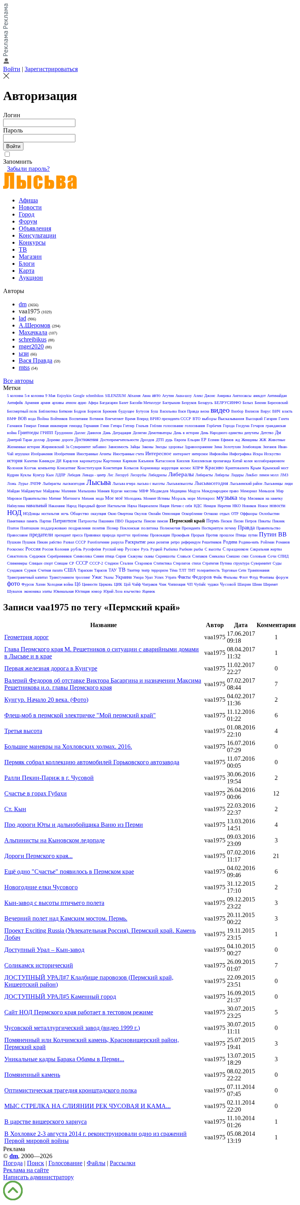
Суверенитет (261, 563)
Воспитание (78, 419)
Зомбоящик (251, 447)
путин (252, 535)
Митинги (71, 498)
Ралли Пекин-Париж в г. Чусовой (49, 777)
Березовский (278, 402)
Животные (276, 440)
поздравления (79, 528)
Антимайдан (277, 395)
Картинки (112, 460)
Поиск (35, 1163)
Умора (138, 577)
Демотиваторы (160, 433)
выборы (209, 418)
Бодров (80, 411)
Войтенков (59, 419)
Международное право (220, 491)
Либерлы (221, 475)
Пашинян (106, 521)
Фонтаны (266, 577)
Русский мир (113, 549)
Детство (267, 433)
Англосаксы (242, 395)
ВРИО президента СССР (170, 419)
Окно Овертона (120, 513)
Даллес (80, 433)
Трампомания (259, 570)
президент (63, 535)
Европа (180, 440)
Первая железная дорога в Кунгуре (50, 668)
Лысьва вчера (123, 483)
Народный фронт (92, 506)
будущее (126, 411)
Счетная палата (50, 570)
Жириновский (52, 447)
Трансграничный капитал (27, 577)
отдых (225, 513)
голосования (195, 426)
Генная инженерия (53, 426)
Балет (123, 402)
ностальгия (50, 513)
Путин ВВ (273, 534)
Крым (255, 467)
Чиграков (149, 584)
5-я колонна (34, 395)
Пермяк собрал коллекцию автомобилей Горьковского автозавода (91, 762)
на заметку (274, 498)
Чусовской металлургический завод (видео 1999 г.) (72, 1027)
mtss (24, 367)
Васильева (168, 411)
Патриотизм (65, 521)
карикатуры (91, 460)
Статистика (162, 563)
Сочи (272, 556)
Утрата (170, 577)
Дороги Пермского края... (38, 856)
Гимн (104, 426)
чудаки (212, 584)
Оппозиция (171, 513)
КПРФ (198, 468)
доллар (39, 440)
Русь (145, 549)
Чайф (136, 584)
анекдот (259, 395)
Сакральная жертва (266, 549)
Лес (110, 475)
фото (13, 583)
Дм (278, 432)
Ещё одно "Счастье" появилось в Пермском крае (69, 871)
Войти (11, 69)
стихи (196, 563)
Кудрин (13, 475)
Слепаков (199, 556)
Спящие (61, 563)
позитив (98, 528)
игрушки (22, 454)
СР (71, 563)
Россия (33, 549)
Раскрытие (135, 542)
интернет (181, 453)
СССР (82, 563)
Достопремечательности (119, 440)
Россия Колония (55, 549)
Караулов (70, 461)
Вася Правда (35, 360)
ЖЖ (262, 440)
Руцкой (156, 549)
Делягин (139, 433)
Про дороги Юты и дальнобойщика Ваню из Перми (73, 824)
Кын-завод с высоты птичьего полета (54, 902)
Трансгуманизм (61, 577)
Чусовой (228, 584)
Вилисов (252, 411)
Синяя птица (103, 556)
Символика (82, 556)
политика (149, 528)
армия (45, 402)
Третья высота (23, 731)
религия (162, 542)
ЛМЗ (284, 475)
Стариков (143, 563)
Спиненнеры (17, 563)
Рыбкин (185, 549)
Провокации (160, 535)
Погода (13, 1163)
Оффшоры (248, 513)
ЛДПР (60, 475)
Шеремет (270, 584)
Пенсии (149, 521)
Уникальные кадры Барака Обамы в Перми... (64, 1059)
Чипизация (177, 584)
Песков (226, 521)
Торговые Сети (233, 570)
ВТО (196, 419)
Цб (77, 584)
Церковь (105, 584)
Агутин (168, 395)
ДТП (160, 440)
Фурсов (27, 584)
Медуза (194, 491)
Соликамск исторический (38, 965)
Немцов (210, 506)
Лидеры (237, 475)
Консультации (37, 235)
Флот (243, 577)
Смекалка (217, 556)
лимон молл (269, 475)
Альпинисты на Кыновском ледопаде (54, 840)
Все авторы (18, 380)
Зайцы (135, 447)
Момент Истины (156, 498)
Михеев (88, 498)
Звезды (161, 447)
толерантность (208, 570)
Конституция (89, 467)
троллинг (82, 577)
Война (43, 418)
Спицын (35, 563)
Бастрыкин (171, 402)
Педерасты (133, 521)
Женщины (249, 440)
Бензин (260, 402)
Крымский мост (275, 468)
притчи (123, 535)
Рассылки (123, 1163)
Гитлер (128, 426)
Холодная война (60, 584)
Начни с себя (181, 506)
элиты (47, 591)
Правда (246, 528)
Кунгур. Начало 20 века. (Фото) (46, 699)
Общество (79, 513)
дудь (169, 440)
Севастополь (17, 556)
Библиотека (48, 411)
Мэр (242, 498)
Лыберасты (52, 483)
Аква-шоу (183, 395)
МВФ (143, 491)
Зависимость (118, 447)
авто (156, 395)
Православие (17, 535)
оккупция (98, 513)
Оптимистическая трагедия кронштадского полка (70, 1090)
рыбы (198, 549)
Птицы (241, 535)
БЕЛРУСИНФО (227, 402)
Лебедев (73, 475)
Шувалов (14, 591)
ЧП (190, 584)
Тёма (173, 570)
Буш (154, 411)
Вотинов (96, 419)
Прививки (92, 535)
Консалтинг (66, 468)
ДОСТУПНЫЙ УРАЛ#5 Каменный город (60, 996)
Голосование (65, 1163)
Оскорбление (192, 513)
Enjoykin (64, 395)
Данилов (94, 433)
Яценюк (148, 591)
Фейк (217, 577)
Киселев (183, 461)
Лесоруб (122, 475)
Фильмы (230, 577)
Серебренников (59, 556)
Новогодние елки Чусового (41, 887)
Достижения (86, 439)
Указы (109, 577)
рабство (55, 542)
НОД (14, 513)
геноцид (75, 426)
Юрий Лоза (113, 591)
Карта (26, 270)
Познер (112, 528)
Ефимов (227, 440)
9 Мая (50, 395)
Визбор (237, 411)
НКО (236, 506)
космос (185, 468)
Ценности (89, 584)
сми (244, 556)
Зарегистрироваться (51, 69)
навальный (36, 505)
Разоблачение (98, 542)
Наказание (56, 506)
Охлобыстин (269, 513)
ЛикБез (251, 475)
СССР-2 (96, 563)
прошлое (227, 535)
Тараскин (85, 570)
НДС (198, 506)
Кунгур (39, 475)
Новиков (249, 506)
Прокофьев (180, 535)
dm (23, 304)
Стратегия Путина (217, 563)
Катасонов (165, 460)
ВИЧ (276, 411)
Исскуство (272, 454)
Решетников (211, 542)
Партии (45, 521)
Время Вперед (136, 419)
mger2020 (31, 346)
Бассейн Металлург (145, 402)
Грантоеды (28, 432)
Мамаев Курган (109, 491)
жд (237, 440)
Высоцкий (254, 419)
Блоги (27, 263)
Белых (248, 402)
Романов (283, 542)
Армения (32, 402)
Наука (132, 506)
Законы (148, 447)
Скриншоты (165, 556)
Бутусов (142, 411)
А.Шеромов (34, 325)
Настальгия (116, 506)
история (15, 460)
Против (212, 535)
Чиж (162, 584)
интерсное (200, 454)
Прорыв (197, 535)
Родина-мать (249, 542)
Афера (93, 402)
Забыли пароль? (28, 168)
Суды (277, 563)
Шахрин (244, 584)
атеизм (71, 402)
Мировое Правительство (27, 498)
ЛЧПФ (35, 483)
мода (100, 498)
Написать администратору (38, 1177)
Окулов (140, 513)
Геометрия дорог (26, 637)
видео (220, 410)
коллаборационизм (269, 461)
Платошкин (29, 528)
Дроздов (147, 440)
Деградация (121, 433)
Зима (218, 447)
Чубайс (200, 584)
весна (204, 411)
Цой (127, 584)
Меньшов (267, 491)
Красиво (214, 467)
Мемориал (248, 491)
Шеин (257, 584)
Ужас (97, 577)
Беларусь (205, 402)
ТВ (23, 249)
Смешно (233, 556)
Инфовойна (218, 454)
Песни (238, 521)
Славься (184, 556)
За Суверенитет (78, 447)
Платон (13, 528)
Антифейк (15, 402)
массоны (131, 491)
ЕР (203, 439)
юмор (96, 591)
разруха (117, 542)
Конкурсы (32, 242)
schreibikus (32, 339)
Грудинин (64, 432)
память (32, 521)
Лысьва (98, 482)
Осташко (211, 513)
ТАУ (113, 570)
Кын (50, 475)
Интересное (158, 453)
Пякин (42, 542)
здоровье (175, 447)
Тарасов (100, 570)
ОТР (235, 513)
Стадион (111, 563)
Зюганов (270, 447)
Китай (237, 461)
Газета (284, 419)
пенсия (162, 521)
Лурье (23, 483)
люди (288, 483)
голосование (173, 426)
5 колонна (15, 395)
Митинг (55, 498)
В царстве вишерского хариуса (45, 1121)
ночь (65, 513)
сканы (149, 556)
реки (151, 542)
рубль (76, 549)
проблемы (140, 535)
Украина (123, 577)
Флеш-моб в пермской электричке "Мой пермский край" (80, 715)
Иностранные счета (128, 454)
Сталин (126, 563)
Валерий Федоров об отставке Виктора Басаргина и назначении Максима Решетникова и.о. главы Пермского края (102, 684)
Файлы (96, 1163)
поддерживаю (54, 528)
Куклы (25, 475)
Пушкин (14, 542)
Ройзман (267, 542)
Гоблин (156, 426)
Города (228, 426)
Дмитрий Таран (19, 440)
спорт (48, 563)
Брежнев (110, 411)
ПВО (119, 521)
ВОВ (22, 418)
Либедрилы (157, 475)
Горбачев (214, 426)
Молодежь (133, 498)
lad (22, 318)
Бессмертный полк (22, 411)
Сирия (121, 556)
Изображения (42, 454)
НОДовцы (31, 513)
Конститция (112, 468)
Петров (251, 521)
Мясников (256, 498)
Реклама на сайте (26, 1170)
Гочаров (257, 426)
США (70, 570)
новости (277, 505)
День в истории (186, 433)
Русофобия (92, 549)
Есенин (213, 440)
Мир (280, 491)
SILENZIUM (115, 395)
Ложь (11, 483)
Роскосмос (15, 549)
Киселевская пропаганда (211, 461)
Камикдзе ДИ (50, 461)
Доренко (53, 440)
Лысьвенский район (246, 483)
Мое (109, 498)
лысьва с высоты (151, 483)
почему (230, 528)
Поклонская (129, 528)
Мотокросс (206, 498)
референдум (190, 542)
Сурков (30, 570)
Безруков (189, 402)
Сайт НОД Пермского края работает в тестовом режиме (78, 1012)
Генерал (30, 426)
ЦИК (118, 584)
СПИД (283, 556)
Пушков (29, 542)
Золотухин (232, 447)
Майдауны (51, 491)
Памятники (16, 521)
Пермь (212, 521)
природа (108, 535)
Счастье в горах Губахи (35, 793)
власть (287, 411)
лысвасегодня (73, 483)
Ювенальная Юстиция (72, 591)
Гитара (116, 426)
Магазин (30, 256)
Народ (71, 506)
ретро (175, 542)
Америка (224, 395)
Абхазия (134, 395)
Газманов (14, 426)
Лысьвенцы (273, 483)
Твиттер (133, 570)
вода (32, 419)
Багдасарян (109, 402)
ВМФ (11, 419)
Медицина (178, 491)
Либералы (181, 474)
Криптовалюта (237, 468)
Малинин (68, 491)
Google (78, 395)
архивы (58, 402)
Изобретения (64, 454)
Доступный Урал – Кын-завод (44, 949)
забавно (99, 446)
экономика (32, 591)
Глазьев (142, 426)
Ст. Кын (15, 809)
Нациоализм (148, 506)
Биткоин (65, 411)
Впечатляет (114, 419)
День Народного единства (221, 433)
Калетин (31, 461)
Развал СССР (74, 542)
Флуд (253, 577)
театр (145, 570)
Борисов (94, 411)
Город (26, 214)
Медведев (159, 490)
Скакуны (135, 556)
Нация (164, 506)
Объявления (35, 228)
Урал (149, 577)
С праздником (235, 549)
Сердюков (37, 556)
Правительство (268, 528)
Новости (30, 207)
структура (241, 563)
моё (119, 498)
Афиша (28, 200)
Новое (263, 506)
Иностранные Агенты (94, 454)
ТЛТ (182, 570)
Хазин (40, 584)
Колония (15, 467)
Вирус (266, 411)
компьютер (46, 468)
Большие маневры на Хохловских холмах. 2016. (68, 746)
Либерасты (204, 475)
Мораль (178, 498)
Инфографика (240, 454)
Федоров (202, 577)
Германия (91, 426)
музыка (227, 497)
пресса (77, 535)
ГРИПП (46, 433)
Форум (28, 221)
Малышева (87, 491)
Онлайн (154, 513)
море (191, 498)
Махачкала (33, 332)
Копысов (131, 468)
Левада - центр (94, 475)
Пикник (278, 521)
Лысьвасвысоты (179, 483)
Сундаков (15, 570)
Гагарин (270, 419)
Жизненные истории (23, 447)
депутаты (251, 433)
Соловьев (258, 556)
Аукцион (31, 277)
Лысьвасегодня (211, 483)
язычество (132, 591)
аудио (82, 402)
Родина (230, 542)
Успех (159, 577)
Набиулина (16, 506)
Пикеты (264, 521)
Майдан (13, 491)
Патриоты (87, 520)
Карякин (130, 461)
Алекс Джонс (204, 395)
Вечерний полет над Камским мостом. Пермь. (65, 918)
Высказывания (231, 418)
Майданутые (31, 491)
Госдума (242, 426)
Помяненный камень (32, 1074)
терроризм (159, 570)
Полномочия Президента (180, 528)
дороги (67, 440)
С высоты (213, 549)
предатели (41, 535)
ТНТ (191, 570)
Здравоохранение (198, 447)
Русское (132, 549)
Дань (107, 433)
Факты (184, 577)
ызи (24, 353)
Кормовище (150, 468)
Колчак (30, 468)
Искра (257, 454)
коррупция (170, 468)
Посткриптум (212, 528)
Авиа (146, 395)
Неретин (224, 506)
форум (282, 577)
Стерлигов (181, 563)
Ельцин (194, 440)
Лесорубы (138, 475)
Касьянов (146, 461)
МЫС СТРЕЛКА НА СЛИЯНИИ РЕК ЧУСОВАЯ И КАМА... (87, 1106)
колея (248, 461)
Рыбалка (171, 549)
